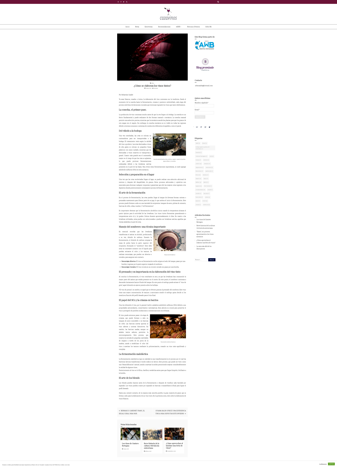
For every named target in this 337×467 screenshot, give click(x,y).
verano (198, 204)
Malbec (198, 182)
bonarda (199, 152)
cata (212, 156)
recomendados (200, 189)
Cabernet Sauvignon (201, 156)
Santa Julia (199, 197)
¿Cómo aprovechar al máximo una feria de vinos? (174, 445)
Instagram (118, 1)
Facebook (121, 1)
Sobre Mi (208, 27)
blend (204, 143)
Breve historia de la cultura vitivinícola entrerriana (151, 445)
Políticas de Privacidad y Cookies (127, 1)
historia (205, 175)
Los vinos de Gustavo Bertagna (130, 444)
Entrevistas (149, 27)
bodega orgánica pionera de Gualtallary (202, 147)
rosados (198, 193)
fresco (198, 175)
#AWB (178, 27)
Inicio (127, 27)
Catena (198, 160)
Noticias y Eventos (193, 27)
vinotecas (206, 204)
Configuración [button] (323, 464)
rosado (210, 189)
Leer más (67, 465)
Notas (137, 27)
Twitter (124, 1)
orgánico (199, 186)
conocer (198, 163)
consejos (207, 163)
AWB (198, 143)
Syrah (198, 201)
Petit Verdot (208, 186)
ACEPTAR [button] (331, 464)
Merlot (206, 182)
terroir (205, 201)
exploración (209, 171)
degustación (199, 167)
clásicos (206, 160)
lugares (198, 178)
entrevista (209, 167)
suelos (207, 197)
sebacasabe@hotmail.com (204, 86)
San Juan (206, 193)
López (206, 178)
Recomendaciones (164, 27)
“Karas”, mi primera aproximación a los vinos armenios (205, 234)
